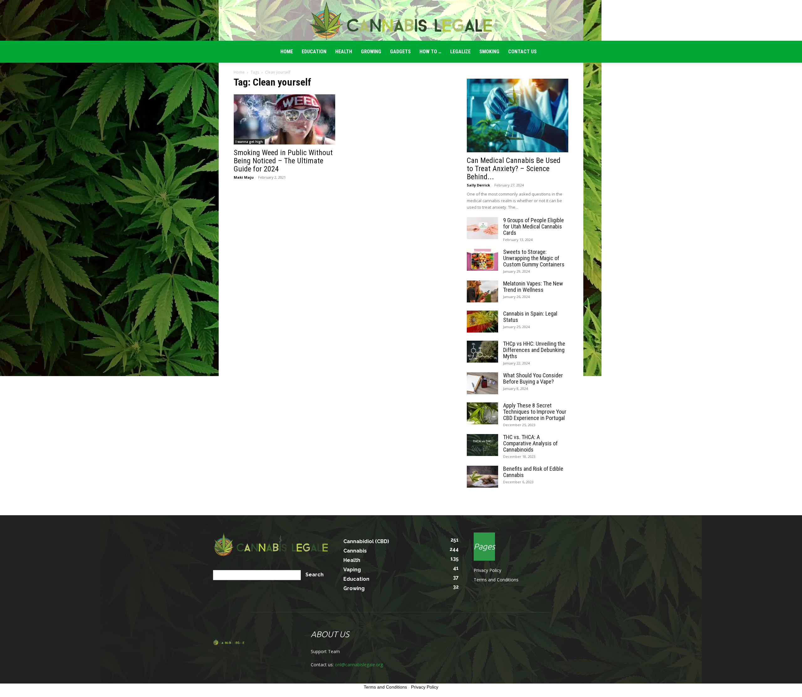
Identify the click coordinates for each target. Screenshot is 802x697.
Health (343, 52)
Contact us (522, 52)
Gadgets (400, 52)
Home (239, 72)
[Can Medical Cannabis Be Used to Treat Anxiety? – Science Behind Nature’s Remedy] (517, 115)
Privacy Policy (487, 570)
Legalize (460, 52)
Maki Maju (244, 177)
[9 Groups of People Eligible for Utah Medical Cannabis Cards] (482, 228)
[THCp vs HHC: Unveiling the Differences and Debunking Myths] (482, 352)
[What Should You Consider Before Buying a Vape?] (482, 383)
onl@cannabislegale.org (359, 665)
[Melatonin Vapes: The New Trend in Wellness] (482, 291)
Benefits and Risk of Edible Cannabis (533, 471)
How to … (430, 52)
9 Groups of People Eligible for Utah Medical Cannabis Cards (533, 226)
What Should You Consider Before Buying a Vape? (533, 378)
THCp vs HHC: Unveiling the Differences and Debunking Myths (534, 349)
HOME (286, 52)
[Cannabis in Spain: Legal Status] (482, 322)
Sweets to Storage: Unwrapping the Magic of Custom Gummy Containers (534, 258)
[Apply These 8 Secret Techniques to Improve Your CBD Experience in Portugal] (482, 413)
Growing (371, 52)
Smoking (489, 52)
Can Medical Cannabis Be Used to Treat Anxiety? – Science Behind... (513, 168)
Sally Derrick (478, 185)
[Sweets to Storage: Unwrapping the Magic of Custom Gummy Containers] (482, 260)
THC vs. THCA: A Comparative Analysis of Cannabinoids (530, 443)
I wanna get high (249, 141)
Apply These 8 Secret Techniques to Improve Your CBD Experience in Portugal (534, 411)
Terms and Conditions (496, 580)
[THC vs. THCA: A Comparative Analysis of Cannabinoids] (482, 445)
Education (314, 52)
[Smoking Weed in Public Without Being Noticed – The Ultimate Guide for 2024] (284, 119)
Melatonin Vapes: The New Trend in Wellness (533, 286)
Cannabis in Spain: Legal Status (530, 316)
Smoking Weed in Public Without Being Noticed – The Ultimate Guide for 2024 (283, 160)
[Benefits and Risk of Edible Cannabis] (482, 477)
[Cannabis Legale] (401, 21)
